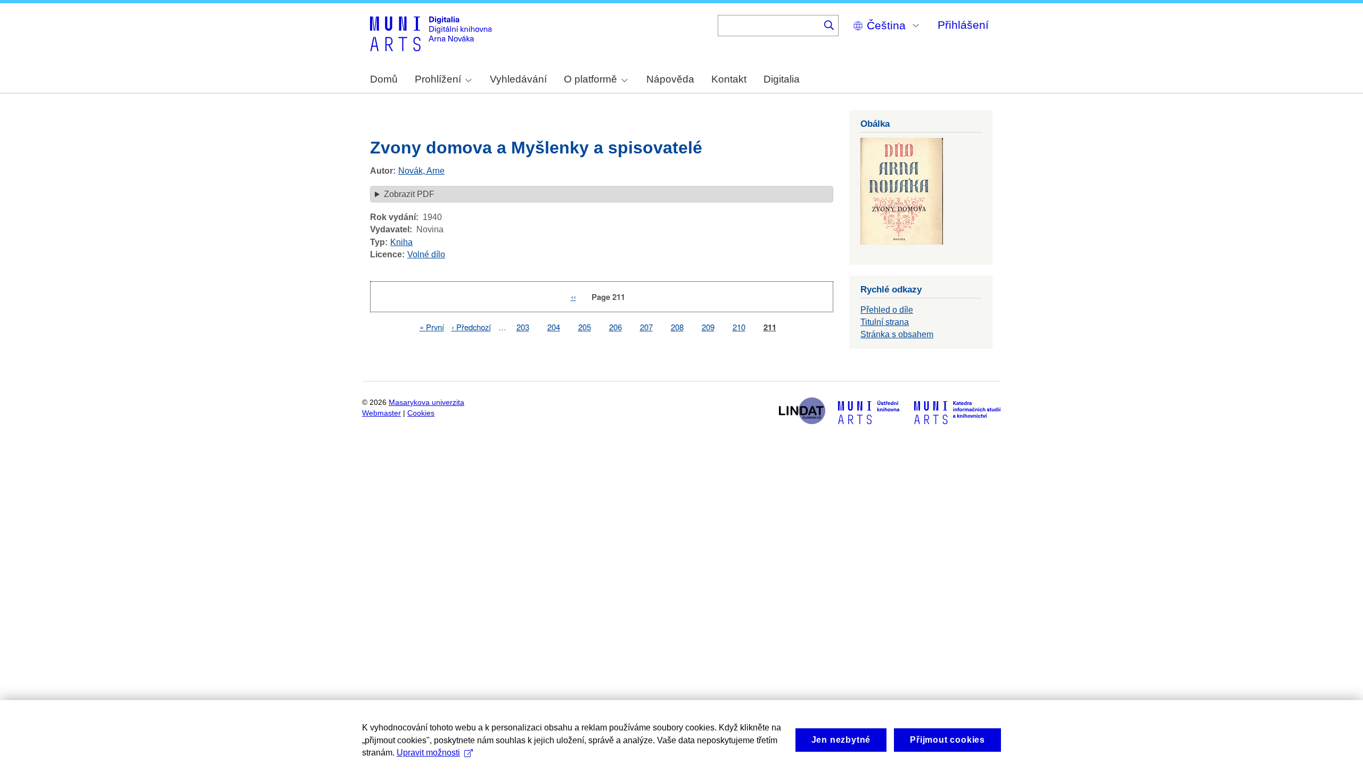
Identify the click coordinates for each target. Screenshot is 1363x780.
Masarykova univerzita (426, 403)
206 (615, 326)
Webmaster (381, 413)
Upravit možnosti (428, 752)
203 (522, 326)
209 (708, 326)
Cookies (420, 413)
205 (584, 326)
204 (553, 326)
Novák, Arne (421, 170)
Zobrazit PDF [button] (409, 194)
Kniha (401, 242)
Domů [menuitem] (384, 79)
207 (646, 326)
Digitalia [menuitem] (781, 79)
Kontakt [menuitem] (728, 79)
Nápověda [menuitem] (670, 79)
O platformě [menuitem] (590, 79)
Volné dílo (426, 254)
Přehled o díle (886, 309)
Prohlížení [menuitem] (438, 79)
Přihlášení (963, 25)
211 (769, 327)
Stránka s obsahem (896, 334)
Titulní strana (884, 322)
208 (677, 326)
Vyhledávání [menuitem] (518, 79)
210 (739, 326)
